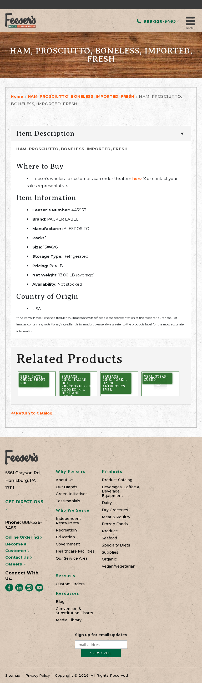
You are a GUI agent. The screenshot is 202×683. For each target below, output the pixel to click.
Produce (110, 531)
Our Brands (66, 487)
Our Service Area (72, 558)
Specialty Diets (116, 545)
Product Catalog (117, 480)
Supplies (110, 552)
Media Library (69, 620)
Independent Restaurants (68, 520)
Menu (190, 27)
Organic (109, 559)
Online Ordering (22, 537)
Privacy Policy (38, 675)
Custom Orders (70, 584)
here (137, 178)
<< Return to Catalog (31, 413)
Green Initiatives (72, 494)
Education (65, 537)
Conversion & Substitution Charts (74, 611)
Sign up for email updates (101, 634)
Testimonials (68, 501)
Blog (60, 601)
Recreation (66, 530)
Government (68, 544)
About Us (64, 480)
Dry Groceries (115, 510)
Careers (14, 564)
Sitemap (12, 675)
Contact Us (17, 557)
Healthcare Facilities (75, 551)
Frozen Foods (115, 524)
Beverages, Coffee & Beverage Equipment (121, 491)
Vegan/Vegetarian (118, 566)
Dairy (107, 503)
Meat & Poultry (116, 517)
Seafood (109, 538)
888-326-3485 (159, 21)
